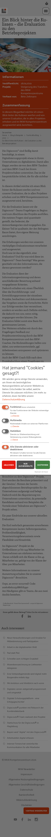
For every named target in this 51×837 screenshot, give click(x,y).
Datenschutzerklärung (13, 399)
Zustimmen (42, 464)
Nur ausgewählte (25, 465)
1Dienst (14, 439)
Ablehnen (9, 464)
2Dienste (14, 426)
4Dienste (14, 415)
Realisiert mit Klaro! (41, 471)
